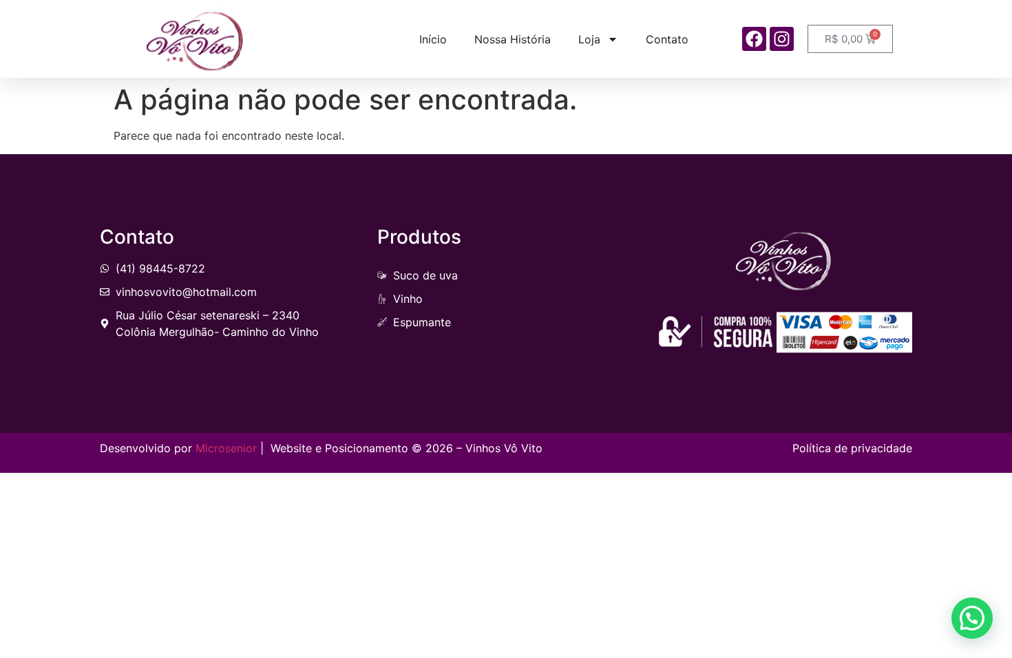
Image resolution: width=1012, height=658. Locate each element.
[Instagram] (782, 39)
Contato (667, 39)
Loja (589, 39)
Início (433, 39)
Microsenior (226, 448)
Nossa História (512, 39)
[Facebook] (754, 39)
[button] (972, 618)
